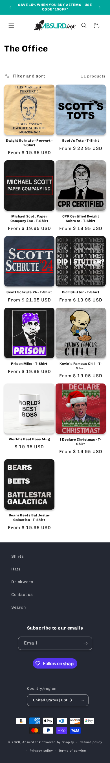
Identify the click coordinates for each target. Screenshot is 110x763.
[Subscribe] (86, 643)
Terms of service (72, 751)
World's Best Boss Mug (29, 439)
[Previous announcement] (10, 7)
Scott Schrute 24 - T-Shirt (29, 292)
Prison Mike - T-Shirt (29, 364)
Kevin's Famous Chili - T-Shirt (81, 366)
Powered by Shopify (57, 742)
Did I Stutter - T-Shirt (81, 292)
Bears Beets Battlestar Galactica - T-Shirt (29, 517)
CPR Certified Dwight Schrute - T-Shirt (80, 218)
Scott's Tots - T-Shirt (80, 141)
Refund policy (91, 742)
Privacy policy (41, 751)
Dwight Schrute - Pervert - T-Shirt (29, 143)
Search (18, 607)
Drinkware (22, 581)
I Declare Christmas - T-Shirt (80, 441)
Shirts (17, 556)
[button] (11, 25)
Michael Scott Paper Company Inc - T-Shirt (29, 218)
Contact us (22, 594)
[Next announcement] (99, 7)
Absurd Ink (31, 742)
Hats (16, 569)
